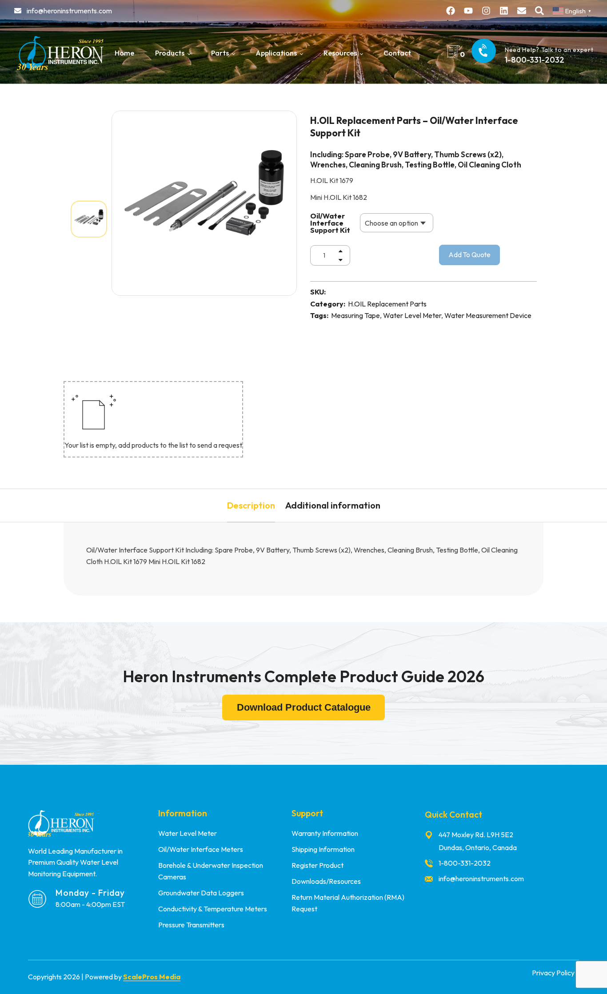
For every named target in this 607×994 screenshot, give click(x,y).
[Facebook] (450, 10)
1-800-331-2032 (534, 60)
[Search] (539, 10)
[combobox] (396, 222)
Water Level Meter (412, 315)
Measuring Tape (355, 315)
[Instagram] (486, 10)
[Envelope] (521, 10)
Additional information (332, 505)
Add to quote (469, 254)
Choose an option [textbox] (391, 223)
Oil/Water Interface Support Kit (330, 223)
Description (251, 505)
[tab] (251, 505)
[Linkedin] (503, 10)
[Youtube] (468, 10)
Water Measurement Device (487, 315)
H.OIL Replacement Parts (387, 303)
